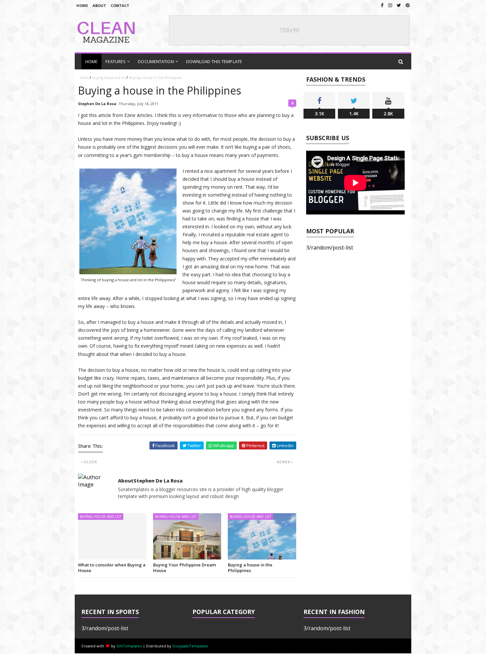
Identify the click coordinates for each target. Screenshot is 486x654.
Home (82, 5)
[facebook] (382, 5)
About (99, 5)
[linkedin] (407, 5)
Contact (120, 5)
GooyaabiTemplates (190, 645)
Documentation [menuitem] (156, 61)
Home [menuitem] (91, 61)
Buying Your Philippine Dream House (184, 567)
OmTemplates (129, 645)
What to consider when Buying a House (111, 567)
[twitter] (399, 5)
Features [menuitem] (115, 61)
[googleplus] (390, 5)
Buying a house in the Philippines (250, 567)
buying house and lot (108, 77)
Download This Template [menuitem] (214, 61)
